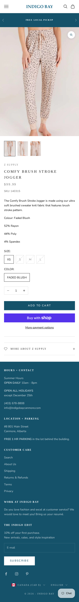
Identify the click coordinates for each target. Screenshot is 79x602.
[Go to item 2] (22, 148)
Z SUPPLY (11, 164)
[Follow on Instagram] (17, 574)
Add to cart (39, 305)
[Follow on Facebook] (6, 574)
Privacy (8, 491)
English (57, 585)
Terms (8, 484)
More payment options (39, 327)
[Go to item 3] (35, 148)
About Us (10, 464)
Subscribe (19, 561)
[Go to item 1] (9, 148)
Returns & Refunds (16, 477)
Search (8, 457)
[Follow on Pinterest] (27, 574)
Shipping (9, 471)
